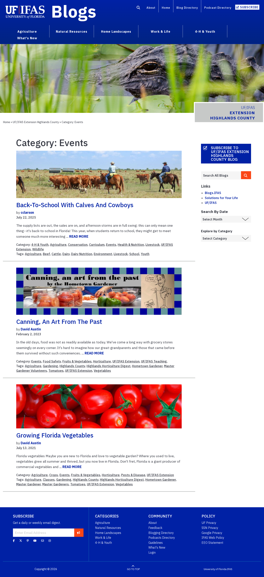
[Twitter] (20, 540)
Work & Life (103, 538)
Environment (103, 254)
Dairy (66, 254)
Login (152, 552)
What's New (156, 547)
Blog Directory (187, 7)
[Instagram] (50, 540)
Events (111, 245)
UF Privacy (209, 523)
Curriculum (97, 245)
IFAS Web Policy (213, 538)
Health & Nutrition (131, 245)
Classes (49, 480)
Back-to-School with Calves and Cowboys (74, 205)
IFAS (229, 569)
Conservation (78, 245)
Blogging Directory (161, 533)
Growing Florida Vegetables (54, 435)
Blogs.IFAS (213, 193)
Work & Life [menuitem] (160, 31)
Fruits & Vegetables (77, 361)
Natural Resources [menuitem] (71, 31)
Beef (46, 254)
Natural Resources (108, 528)
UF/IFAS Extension (126, 361)
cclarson (27, 212)
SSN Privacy (210, 528)
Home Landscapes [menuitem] (116, 31)
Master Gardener (28, 484)
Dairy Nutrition (81, 254)
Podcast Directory (217, 7)
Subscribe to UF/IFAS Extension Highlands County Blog (230, 153)
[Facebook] (14, 540)
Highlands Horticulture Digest (108, 366)
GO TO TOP (133, 569)
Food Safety (52, 361)
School (134, 254)
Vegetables (102, 371)
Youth (145, 254)
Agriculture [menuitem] (27, 31)
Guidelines (155, 543)
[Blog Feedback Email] (42, 540)
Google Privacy (212, 533)
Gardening (50, 366)
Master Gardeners (55, 484)
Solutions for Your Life (221, 198)
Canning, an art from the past (59, 321)
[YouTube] (35, 540)
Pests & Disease (133, 475)
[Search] (138, 8)
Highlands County (72, 366)
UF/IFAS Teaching (154, 361)
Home (166, 7)
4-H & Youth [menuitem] (205, 31)
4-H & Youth (40, 245)
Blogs (73, 11)
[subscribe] (78, 532)
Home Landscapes (108, 533)
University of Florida (215, 569)
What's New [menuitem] (27, 38)
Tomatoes (56, 371)
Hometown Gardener (147, 366)
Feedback (155, 528)
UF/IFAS (211, 203)
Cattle (56, 254)
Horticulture (102, 361)
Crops (53, 475)
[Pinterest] (28, 540)
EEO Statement (212, 543)
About (150, 7)
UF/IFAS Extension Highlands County (36, 122)
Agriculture (58, 245)
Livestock (153, 245)
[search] (246, 175)
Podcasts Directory (161, 538)
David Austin (31, 329)
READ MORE (78, 236)
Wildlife (38, 249)
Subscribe (249, 7)
